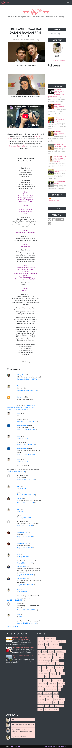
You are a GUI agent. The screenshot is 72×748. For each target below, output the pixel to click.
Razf (18, 386)
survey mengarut (59, 699)
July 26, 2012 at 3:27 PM (25, 575)
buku (39, 651)
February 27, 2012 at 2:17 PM (27, 421)
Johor (47, 670)
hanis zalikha (42, 664)
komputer (41, 677)
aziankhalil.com (54, 200)
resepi (40, 693)
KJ (58, 674)
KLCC (62, 674)
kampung (59, 670)
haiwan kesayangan (44, 661)
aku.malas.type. (50, 638)
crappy (45, 651)
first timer (61, 654)
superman (49, 699)
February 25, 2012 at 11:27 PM (27, 379)
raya (59, 690)
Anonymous (22, 488)
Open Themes (62, 746)
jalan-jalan (50, 667)
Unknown (20, 397)
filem (54, 654)
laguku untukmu (29, 39)
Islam (44, 667)
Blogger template (50, 746)
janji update (59, 667)
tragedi (49, 703)
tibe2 (39, 703)
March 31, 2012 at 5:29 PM (26, 479)
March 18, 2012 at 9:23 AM (16, 472)
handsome (55, 661)
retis (44, 693)
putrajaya (41, 690)
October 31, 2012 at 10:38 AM (27, 623)
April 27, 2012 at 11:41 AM (25, 518)
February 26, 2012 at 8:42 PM (27, 390)
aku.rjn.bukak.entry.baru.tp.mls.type (49, 641)
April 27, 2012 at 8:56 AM (25, 502)
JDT (39, 670)
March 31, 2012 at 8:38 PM (26, 495)
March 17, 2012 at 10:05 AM (26, 429)
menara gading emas (44, 686)
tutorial (55, 703)
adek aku (41, 638)
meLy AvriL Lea (22, 532)
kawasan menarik (43, 674)
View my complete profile (57, 60)
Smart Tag (41, 699)
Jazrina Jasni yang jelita (17, 146)
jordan (53, 670)
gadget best (48, 657)
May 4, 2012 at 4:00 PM (25, 525)
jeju (43, 670)
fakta (43, 654)
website (40, 709)
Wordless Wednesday (51, 709)
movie (55, 686)
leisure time (46, 680)
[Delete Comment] (38, 379)
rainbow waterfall (51, 690)
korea (47, 677)
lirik (53, 680)
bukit (59, 648)
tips (44, 703)
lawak (40, 680)
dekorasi (51, 651)
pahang (60, 686)
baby (63, 641)
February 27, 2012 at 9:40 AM (17, 409)
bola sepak (41, 648)
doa (39, 654)
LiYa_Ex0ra (20, 375)
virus (51, 706)
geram (55, 657)
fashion (49, 654)
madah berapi (42, 683)
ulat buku (41, 706)
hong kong (59, 664)
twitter (61, 703)
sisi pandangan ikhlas (45, 696)
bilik (46, 645)
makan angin (52, 683)
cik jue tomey (21, 566)
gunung (61, 657)
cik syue (20, 498)
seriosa (55, 693)
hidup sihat (51, 664)
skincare (56, 696)
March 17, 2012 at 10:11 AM (26, 444)
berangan (41, 645)
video (47, 706)
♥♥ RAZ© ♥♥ (36, 12)
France (40, 657)
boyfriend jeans (51, 648)
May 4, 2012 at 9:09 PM (25, 563)
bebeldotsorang (22, 425)
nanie (20, 617)
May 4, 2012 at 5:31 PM (25, 548)
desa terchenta (60, 651)
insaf (39, 667)
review (50, 693)
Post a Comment (12, 626)
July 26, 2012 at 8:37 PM (15, 600)
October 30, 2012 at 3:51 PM (27, 610)
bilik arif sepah (54, 645)
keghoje (53, 674)
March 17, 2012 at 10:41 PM (26, 454)
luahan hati (59, 680)
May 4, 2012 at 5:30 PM (25, 536)
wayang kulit (59, 706)
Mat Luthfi (61, 683)
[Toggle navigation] (68, 2)
